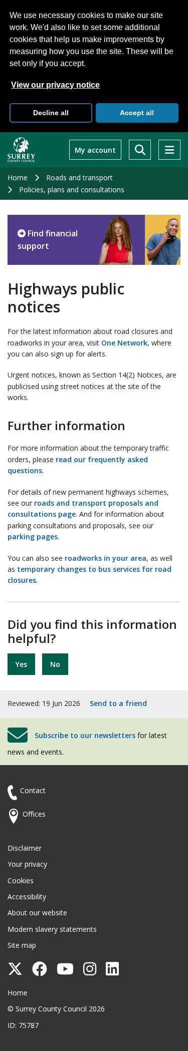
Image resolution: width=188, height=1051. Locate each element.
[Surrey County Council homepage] (21, 149)
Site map (22, 945)
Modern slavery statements (52, 929)
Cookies (21, 880)
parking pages (33, 536)
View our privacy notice (55, 85)
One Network (124, 342)
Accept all (137, 113)
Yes (21, 664)
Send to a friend (118, 703)
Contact (33, 790)
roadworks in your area (105, 558)
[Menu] (169, 150)
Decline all (51, 113)
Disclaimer (25, 848)
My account (95, 150)
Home (18, 177)
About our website (37, 912)
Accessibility (27, 896)
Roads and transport (79, 177)
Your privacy (27, 864)
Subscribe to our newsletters (85, 735)
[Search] (140, 150)
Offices (34, 814)
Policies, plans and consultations (71, 189)
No (55, 664)
